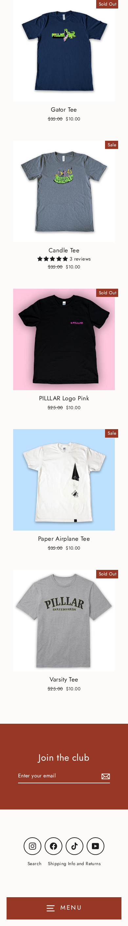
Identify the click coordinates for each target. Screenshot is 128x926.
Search (34, 863)
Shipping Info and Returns (74, 863)
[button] (53, 259)
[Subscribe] (104, 776)
